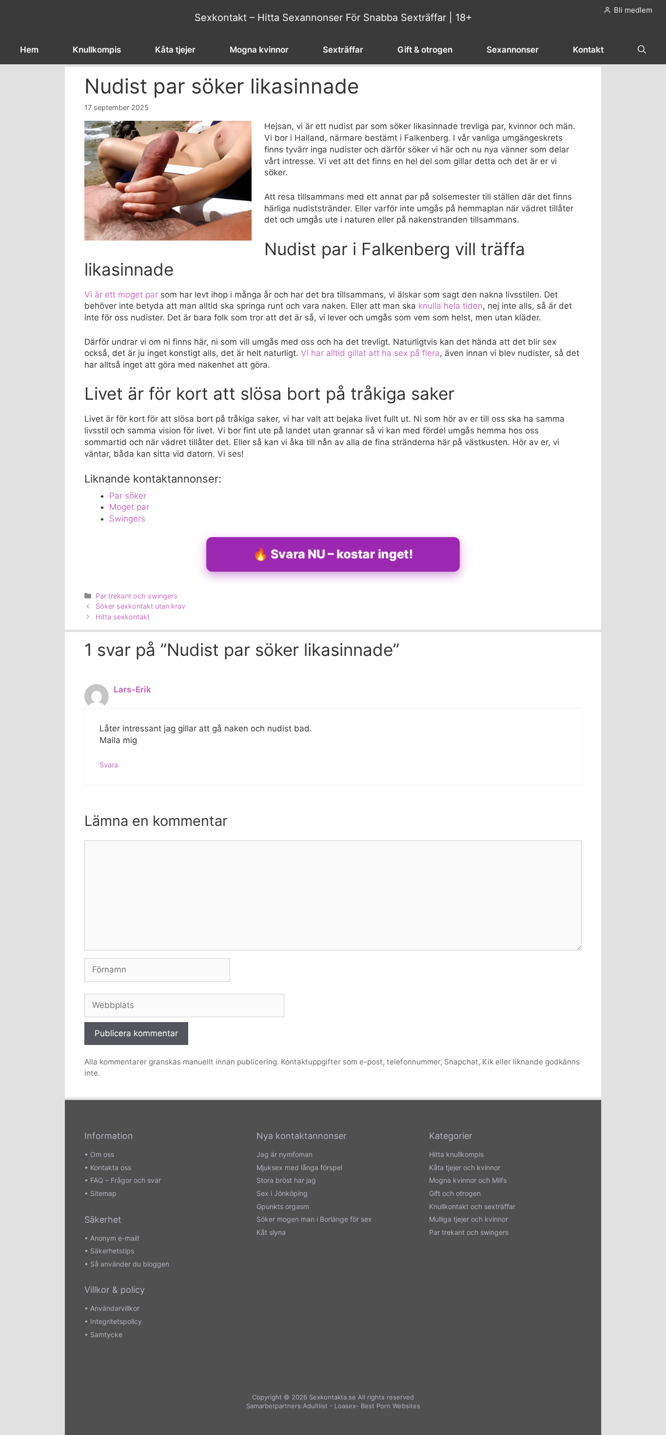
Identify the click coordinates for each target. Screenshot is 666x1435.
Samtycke (106, 1334)
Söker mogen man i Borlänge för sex (314, 1219)
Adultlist (315, 1406)
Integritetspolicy (116, 1321)
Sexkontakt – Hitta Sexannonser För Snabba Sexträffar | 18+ (333, 17)
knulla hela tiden (450, 306)
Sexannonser (513, 50)
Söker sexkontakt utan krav (140, 606)
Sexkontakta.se (332, 1397)
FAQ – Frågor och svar (125, 1180)
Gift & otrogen (424, 50)
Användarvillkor (114, 1308)
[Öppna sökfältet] (642, 49)
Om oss (102, 1154)
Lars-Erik (132, 689)
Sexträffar (343, 50)
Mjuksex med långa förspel (299, 1167)
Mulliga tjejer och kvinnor (468, 1219)
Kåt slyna (271, 1232)
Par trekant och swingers (136, 596)
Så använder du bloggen (129, 1264)
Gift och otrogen (455, 1193)
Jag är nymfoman (284, 1154)
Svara (108, 765)
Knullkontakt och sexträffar (472, 1206)
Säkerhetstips (112, 1251)
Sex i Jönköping (282, 1193)
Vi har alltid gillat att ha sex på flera (370, 353)
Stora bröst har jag (286, 1180)
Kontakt (588, 50)
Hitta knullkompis (456, 1154)
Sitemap (103, 1193)
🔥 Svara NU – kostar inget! (333, 554)
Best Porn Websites (390, 1406)
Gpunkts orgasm (282, 1206)
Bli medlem (633, 10)
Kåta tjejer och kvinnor (464, 1167)
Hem (29, 50)
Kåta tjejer (175, 50)
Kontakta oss (110, 1167)
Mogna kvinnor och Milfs (468, 1180)
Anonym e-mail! (114, 1238)
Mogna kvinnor (259, 50)
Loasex (345, 1406)
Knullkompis (97, 50)
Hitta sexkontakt (123, 617)
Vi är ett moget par (121, 294)
